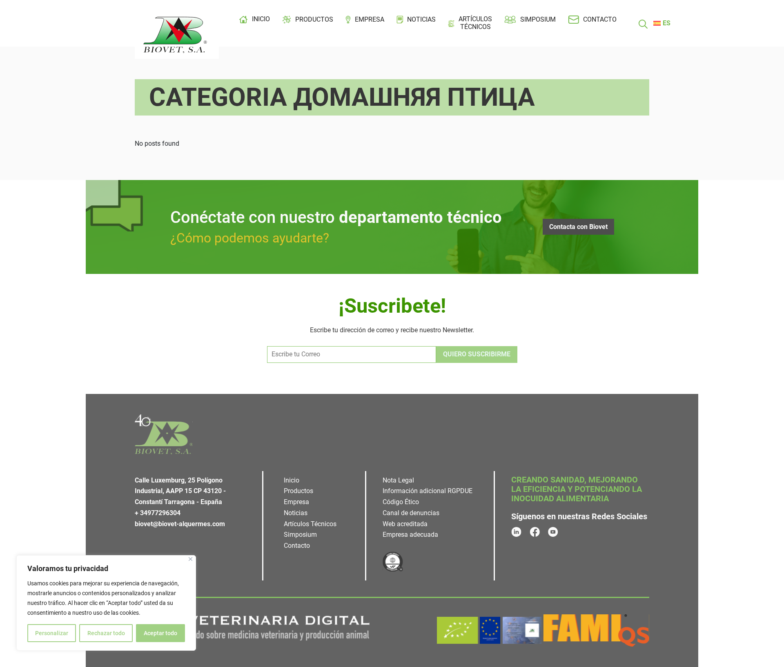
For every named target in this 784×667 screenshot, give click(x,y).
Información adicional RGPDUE (427, 491)
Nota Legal (398, 480)
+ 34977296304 (157, 513)
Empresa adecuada (410, 534)
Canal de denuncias (411, 513)
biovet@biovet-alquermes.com (180, 524)
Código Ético (401, 502)
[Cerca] (190, 559)
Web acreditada (405, 524)
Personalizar (51, 633)
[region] (106, 603)
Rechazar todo (106, 633)
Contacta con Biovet (578, 227)
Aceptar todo (160, 633)
